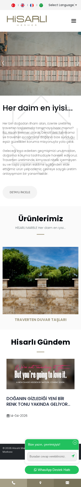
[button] (78, 63)
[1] (73, 21)
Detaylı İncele (20, 192)
